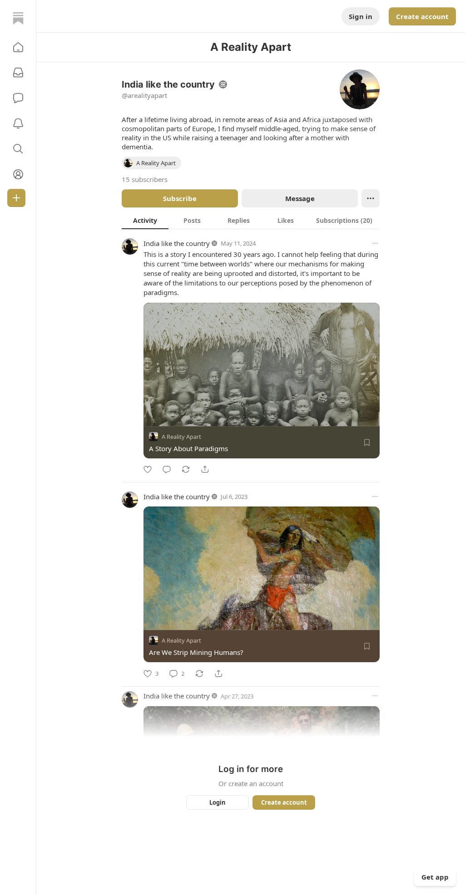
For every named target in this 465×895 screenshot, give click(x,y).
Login (217, 802)
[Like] (147, 469)
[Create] (16, 198)
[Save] (367, 442)
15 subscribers (145, 179)
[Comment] (166, 469)
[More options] (375, 243)
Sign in (360, 16)
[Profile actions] (370, 198)
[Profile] (18, 174)
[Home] (18, 18)
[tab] (145, 220)
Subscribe (180, 198)
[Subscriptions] (18, 73)
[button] (18, 47)
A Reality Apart (181, 437)
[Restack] (185, 469)
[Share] (205, 469)
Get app (435, 876)
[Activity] (18, 123)
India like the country (176, 243)
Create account (422, 16)
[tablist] (251, 220)
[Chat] (18, 98)
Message (300, 198)
